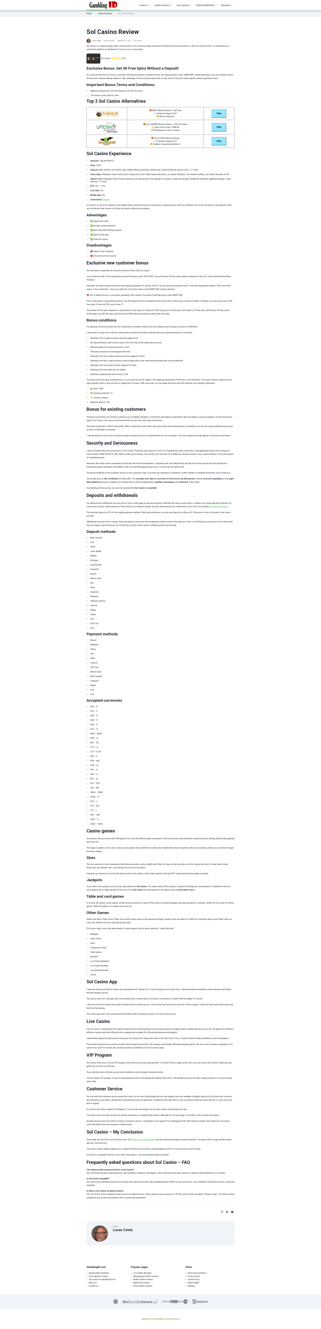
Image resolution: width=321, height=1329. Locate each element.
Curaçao (106, 199)
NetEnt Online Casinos (143, 1279)
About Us (93, 1282)
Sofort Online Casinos (142, 1286)
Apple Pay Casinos (141, 1282)
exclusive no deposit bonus (144, 1139)
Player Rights (193, 1282)
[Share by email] (232, 1212)
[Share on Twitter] (227, 1212)
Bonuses (225, 5)
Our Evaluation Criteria (98, 1276)
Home (89, 13)
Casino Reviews (105, 13)
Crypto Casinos (162, 5)
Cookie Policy (193, 1279)
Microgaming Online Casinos (145, 1276)
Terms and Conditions (197, 1273)
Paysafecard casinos (218, 506)
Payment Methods (205, 5)
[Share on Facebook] (222, 1212)
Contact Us (93, 1286)
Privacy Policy (193, 1276)
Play (219, 113)
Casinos (143, 5)
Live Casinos (182, 5)
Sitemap (191, 1286)
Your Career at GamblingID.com (102, 1279)
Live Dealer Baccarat (142, 1273)
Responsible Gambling (99, 1273)
